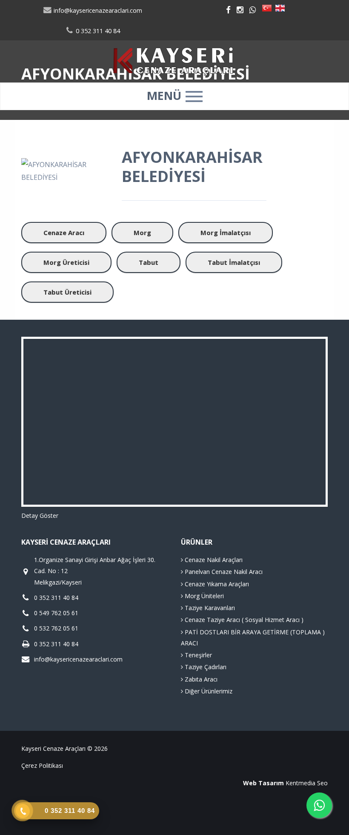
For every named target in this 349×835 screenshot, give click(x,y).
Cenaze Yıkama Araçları (216, 584)
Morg (142, 232)
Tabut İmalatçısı (234, 262)
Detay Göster (39, 515)
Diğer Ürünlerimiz (207, 691)
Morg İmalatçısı (225, 232)
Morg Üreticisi (66, 262)
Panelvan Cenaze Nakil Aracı (223, 572)
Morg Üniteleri (203, 596)
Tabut (148, 262)
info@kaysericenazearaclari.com (97, 10)
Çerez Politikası (42, 765)
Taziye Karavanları (209, 608)
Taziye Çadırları (204, 667)
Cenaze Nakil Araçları (213, 560)
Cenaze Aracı (63, 232)
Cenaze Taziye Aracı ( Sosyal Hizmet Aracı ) (243, 620)
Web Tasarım (263, 783)
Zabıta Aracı (200, 679)
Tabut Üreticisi (67, 292)
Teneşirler (197, 655)
